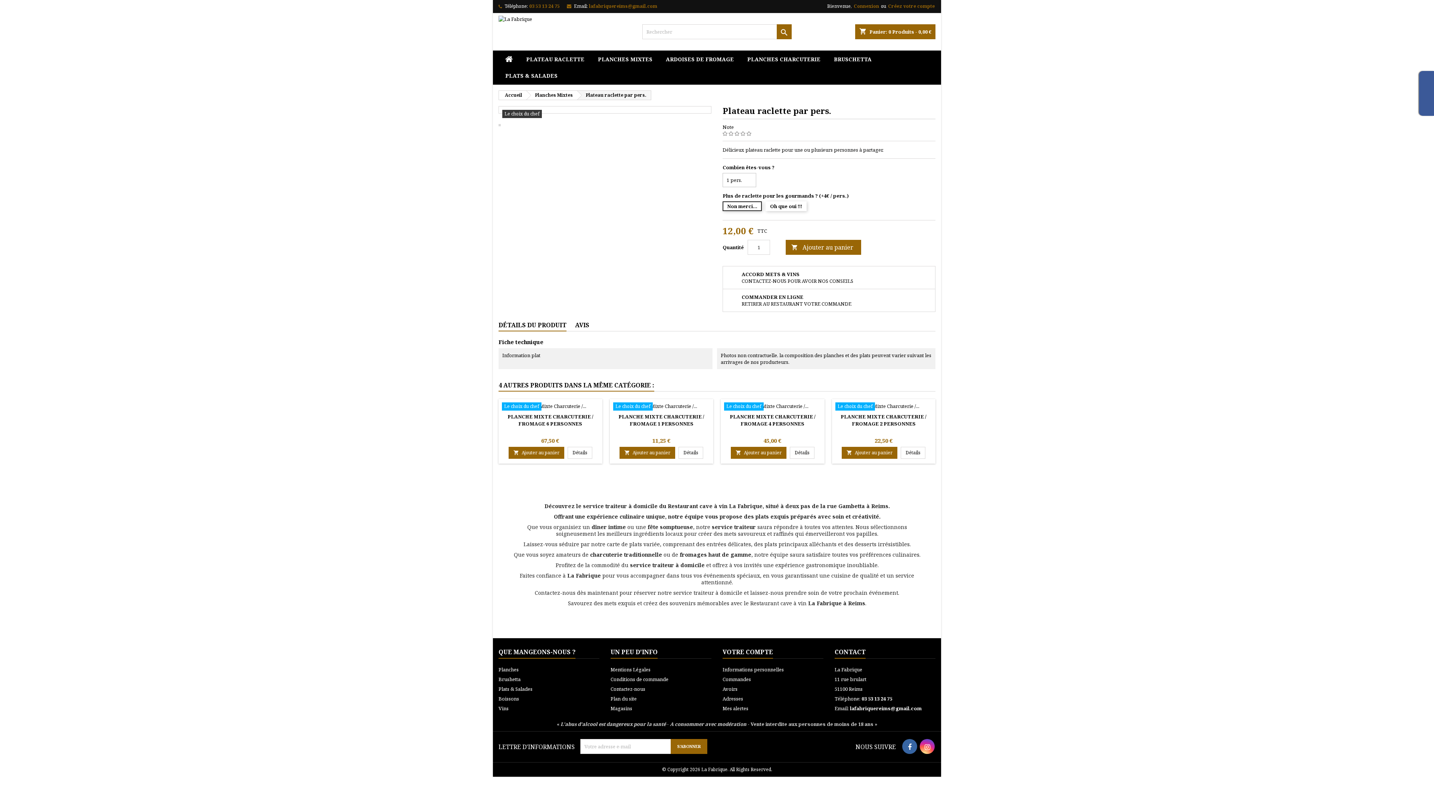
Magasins (621, 708)
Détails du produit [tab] (533, 325)
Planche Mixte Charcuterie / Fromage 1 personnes (661, 420)
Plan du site (624, 698)
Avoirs (730, 689)
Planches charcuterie (783, 59)
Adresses (733, 698)
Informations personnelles (753, 669)
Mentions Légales (631, 669)
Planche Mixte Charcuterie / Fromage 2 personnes (883, 420)
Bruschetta (853, 59)
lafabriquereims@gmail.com (623, 6)
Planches (509, 669)
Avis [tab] (582, 325)
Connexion (866, 6)
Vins (504, 708)
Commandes (737, 679)
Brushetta (510, 679)
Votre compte (748, 652)
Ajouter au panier (822, 247)
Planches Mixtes (625, 59)
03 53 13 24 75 (544, 6)
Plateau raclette (555, 59)
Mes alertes (735, 708)
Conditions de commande (639, 679)
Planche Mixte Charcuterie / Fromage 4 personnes (773, 420)
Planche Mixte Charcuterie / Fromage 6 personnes (550, 420)
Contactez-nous (628, 689)
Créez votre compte (911, 6)
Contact (850, 652)
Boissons (509, 698)
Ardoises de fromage (700, 59)
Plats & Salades (531, 75)
